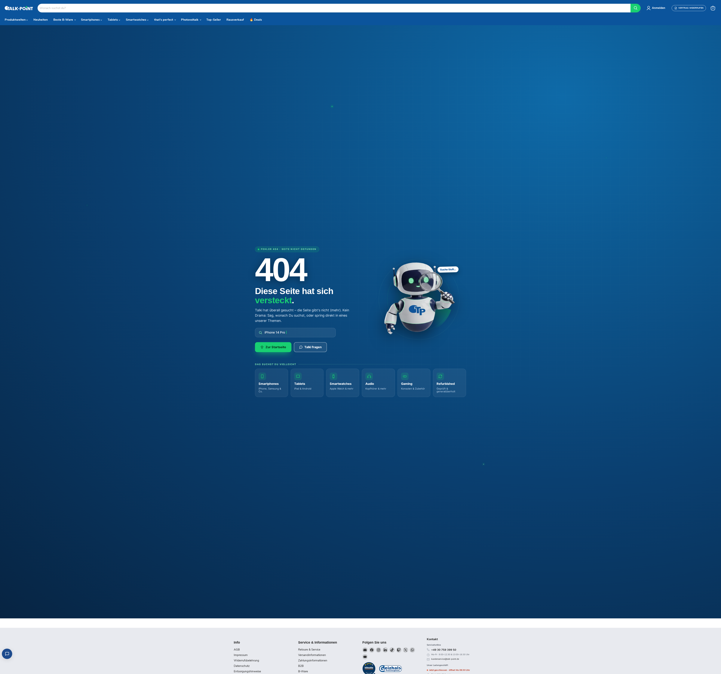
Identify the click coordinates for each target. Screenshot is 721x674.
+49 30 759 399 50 (443, 650)
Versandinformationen (312, 655)
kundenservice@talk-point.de (445, 659)
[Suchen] (635, 8)
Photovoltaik (190, 20)
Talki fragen (313, 347)
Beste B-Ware (63, 20)
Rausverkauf (235, 20)
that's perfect (164, 20)
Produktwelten (15, 20)
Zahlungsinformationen (312, 660)
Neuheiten (40, 20)
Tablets (113, 20)
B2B (301, 666)
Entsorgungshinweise (247, 671)
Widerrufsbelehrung (246, 660)
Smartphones (90, 20)
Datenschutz (242, 666)
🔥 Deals (256, 20)
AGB (237, 649)
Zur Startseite (275, 347)
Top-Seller (213, 20)
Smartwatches (136, 20)
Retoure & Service (309, 649)
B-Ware (303, 671)
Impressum (241, 655)
